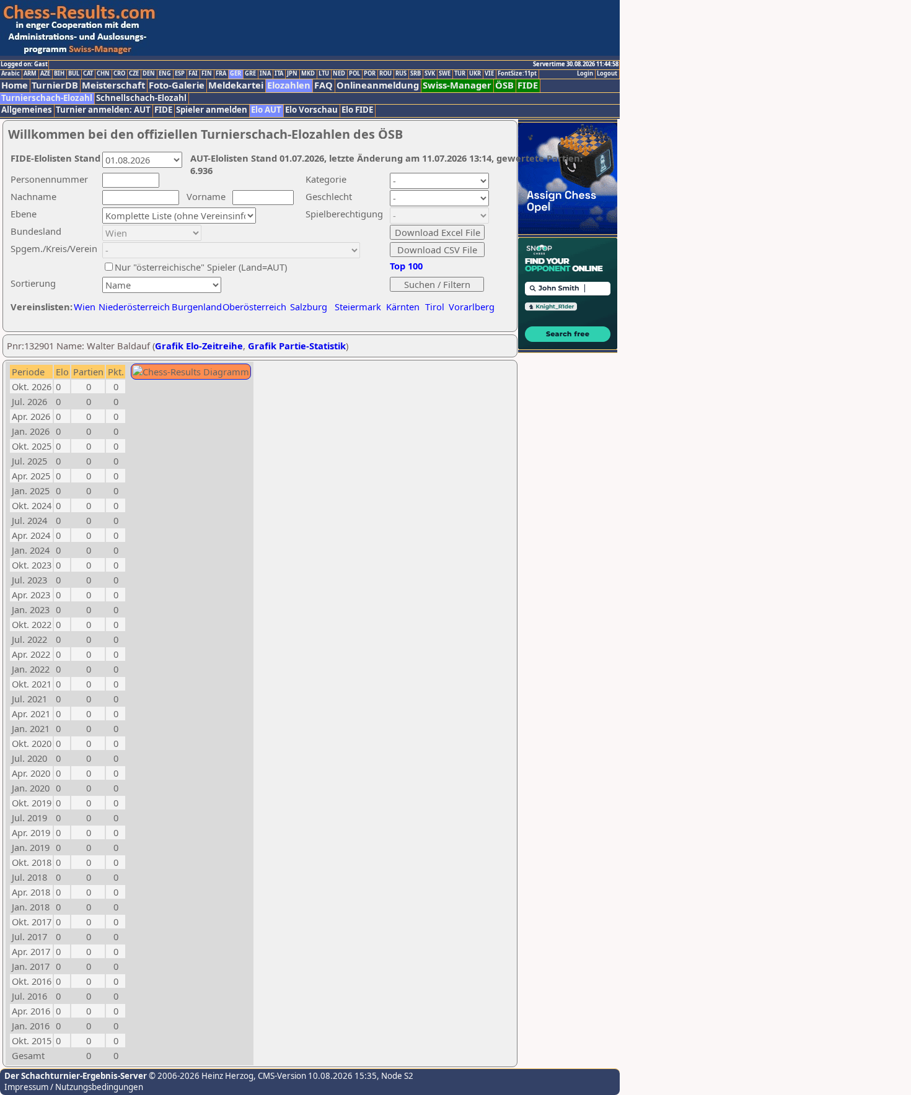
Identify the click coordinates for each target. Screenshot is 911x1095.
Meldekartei (235, 85)
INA (265, 73)
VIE (489, 73)
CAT (88, 73)
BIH (59, 73)
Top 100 (406, 266)
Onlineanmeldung (378, 85)
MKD (308, 73)
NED (339, 73)
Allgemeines (26, 110)
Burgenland (197, 306)
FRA (221, 73)
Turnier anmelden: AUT (103, 110)
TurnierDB (55, 85)
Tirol (434, 306)
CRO (119, 73)
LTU (324, 73)
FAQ (323, 85)
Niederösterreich (132, 306)
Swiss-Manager (457, 85)
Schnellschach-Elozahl (141, 98)
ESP (180, 73)
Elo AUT (266, 110)
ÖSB (504, 85)
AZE (45, 73)
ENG (165, 73)
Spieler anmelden (211, 110)
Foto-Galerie (177, 85)
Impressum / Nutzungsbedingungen (73, 1087)
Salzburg (308, 306)
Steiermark (358, 306)
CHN (103, 73)
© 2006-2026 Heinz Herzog (200, 1075)
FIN (206, 73)
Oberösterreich (254, 306)
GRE (250, 73)
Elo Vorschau (311, 110)
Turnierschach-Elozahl (46, 98)
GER (235, 73)
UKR (475, 73)
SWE (445, 73)
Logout (607, 73)
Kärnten (403, 306)
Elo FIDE (357, 110)
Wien (84, 306)
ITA (279, 73)
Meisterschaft (113, 85)
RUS (401, 73)
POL (354, 73)
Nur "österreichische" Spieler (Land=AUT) (201, 267)
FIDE (527, 85)
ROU (385, 73)
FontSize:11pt (517, 73)
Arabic (10, 73)
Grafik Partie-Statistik (297, 345)
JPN (292, 73)
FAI (193, 73)
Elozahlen (288, 85)
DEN (149, 73)
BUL (73, 73)
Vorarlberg (472, 306)
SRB (415, 73)
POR (370, 73)
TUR (459, 73)
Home (14, 85)
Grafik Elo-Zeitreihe (199, 345)
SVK (430, 73)
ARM (30, 73)
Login (585, 73)
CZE (134, 73)
